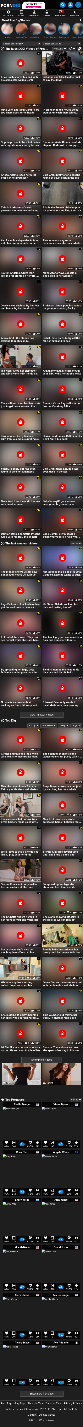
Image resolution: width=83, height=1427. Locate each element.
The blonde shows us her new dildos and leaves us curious (19, 573)
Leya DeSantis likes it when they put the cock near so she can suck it (20, 606)
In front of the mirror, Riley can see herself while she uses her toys (19, 638)
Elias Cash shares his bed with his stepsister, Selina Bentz (19, 78)
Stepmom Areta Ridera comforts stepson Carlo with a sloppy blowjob (62, 144)
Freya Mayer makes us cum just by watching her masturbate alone (62, 788)
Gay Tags (19, 1403)
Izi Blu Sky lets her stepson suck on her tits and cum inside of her (20, 1049)
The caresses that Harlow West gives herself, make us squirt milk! (19, 820)
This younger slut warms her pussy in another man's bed (60, 1016)
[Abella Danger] (11, 1116)
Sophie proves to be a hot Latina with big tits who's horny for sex (20, 144)
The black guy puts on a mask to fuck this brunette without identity (62, 638)
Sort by (74, 543)
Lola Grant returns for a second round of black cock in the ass (61, 176)
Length (75, 725)
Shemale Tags (36, 1403)
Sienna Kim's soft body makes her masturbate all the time (19, 886)
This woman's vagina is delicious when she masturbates (62, 242)
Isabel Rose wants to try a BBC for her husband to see (61, 339)
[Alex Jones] (48, 1210)
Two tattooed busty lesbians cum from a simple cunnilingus (20, 437)
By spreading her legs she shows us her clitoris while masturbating (59, 886)
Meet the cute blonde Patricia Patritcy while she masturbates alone (19, 788)
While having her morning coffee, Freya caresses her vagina (16, 984)
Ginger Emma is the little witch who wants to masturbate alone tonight (19, 755)
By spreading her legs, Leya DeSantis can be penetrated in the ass (19, 671)
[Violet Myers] (49, 1115)
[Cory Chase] (10, 1306)
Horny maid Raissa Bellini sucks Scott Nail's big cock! (62, 437)
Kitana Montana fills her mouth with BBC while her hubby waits (62, 372)
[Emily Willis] (9, 1210)
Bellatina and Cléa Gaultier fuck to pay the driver (61, 78)
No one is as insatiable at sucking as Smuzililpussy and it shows (20, 704)
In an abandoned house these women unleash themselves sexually (60, 111)
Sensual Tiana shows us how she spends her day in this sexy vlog (62, 1049)
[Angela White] (49, 1163)
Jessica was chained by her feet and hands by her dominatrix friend (20, 307)
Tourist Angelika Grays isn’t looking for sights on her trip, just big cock (18, 274)
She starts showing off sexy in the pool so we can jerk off (61, 918)
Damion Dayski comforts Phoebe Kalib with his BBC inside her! (20, 535)
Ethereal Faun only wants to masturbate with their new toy (60, 704)
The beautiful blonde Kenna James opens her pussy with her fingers (62, 755)
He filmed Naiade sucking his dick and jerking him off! (60, 606)
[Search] (63, 5)
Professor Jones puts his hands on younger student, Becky (62, 307)
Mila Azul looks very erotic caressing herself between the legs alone (60, 820)
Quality (62, 725)
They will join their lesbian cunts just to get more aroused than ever (20, 405)
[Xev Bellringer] (50, 1307)
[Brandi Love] (49, 1258)
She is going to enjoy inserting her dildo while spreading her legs (19, 1016)
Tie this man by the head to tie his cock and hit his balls (61, 671)
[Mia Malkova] (10, 1258)
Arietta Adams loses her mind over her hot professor (18, 176)
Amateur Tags (53, 1403)
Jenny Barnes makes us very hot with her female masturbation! (62, 984)
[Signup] (70, 5)
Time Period (47, 725)
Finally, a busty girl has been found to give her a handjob (18, 470)
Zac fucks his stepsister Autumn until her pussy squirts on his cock (20, 242)
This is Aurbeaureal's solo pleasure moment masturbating (19, 209)
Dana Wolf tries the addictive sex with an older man (20, 503)
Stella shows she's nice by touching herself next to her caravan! (17, 951)
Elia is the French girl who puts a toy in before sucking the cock (62, 209)
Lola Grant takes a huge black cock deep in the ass (60, 470)
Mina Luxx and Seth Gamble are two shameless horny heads (20, 111)
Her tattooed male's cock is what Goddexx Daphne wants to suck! (62, 573)
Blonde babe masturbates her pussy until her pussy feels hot (61, 951)
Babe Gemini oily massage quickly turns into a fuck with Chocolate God (60, 535)
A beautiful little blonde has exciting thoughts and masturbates (17, 339)
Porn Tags (6, 1403)
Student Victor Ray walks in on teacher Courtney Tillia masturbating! (61, 405)
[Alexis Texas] (10, 1354)
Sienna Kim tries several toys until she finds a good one (60, 853)
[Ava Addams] (49, 1354)
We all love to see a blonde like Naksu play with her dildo (19, 853)
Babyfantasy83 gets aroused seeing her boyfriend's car (59, 503)
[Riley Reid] (9, 1161)
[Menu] (78, 5)
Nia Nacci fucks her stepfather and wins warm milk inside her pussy (19, 372)
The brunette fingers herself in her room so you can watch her (19, 918)
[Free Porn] (10, 4)
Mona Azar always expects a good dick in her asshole (59, 274)
